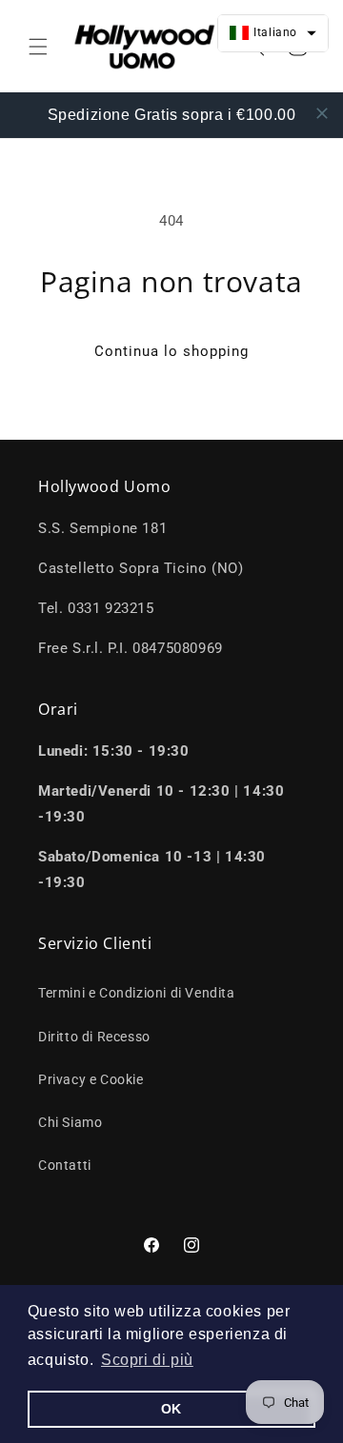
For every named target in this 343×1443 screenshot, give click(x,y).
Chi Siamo (70, 1122)
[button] (38, 47)
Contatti (64, 1165)
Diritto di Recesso (94, 1036)
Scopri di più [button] (147, 1360)
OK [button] (171, 1408)
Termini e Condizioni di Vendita (136, 992)
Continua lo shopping (171, 351)
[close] (322, 113)
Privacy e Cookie (91, 1079)
